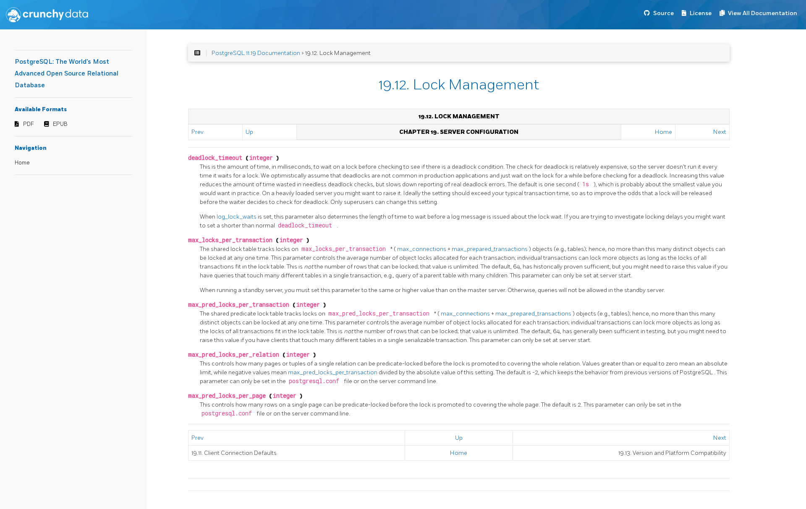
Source (663, 13)
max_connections (422, 249)
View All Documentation (762, 13)
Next (719, 132)
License (701, 13)
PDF (28, 124)
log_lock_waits (237, 216)
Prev (197, 132)
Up (249, 132)
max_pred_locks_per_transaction (333, 372)
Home (22, 162)
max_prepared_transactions (490, 249)
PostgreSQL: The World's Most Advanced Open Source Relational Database (66, 73)
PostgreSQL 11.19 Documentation (256, 53)
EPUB (60, 124)
